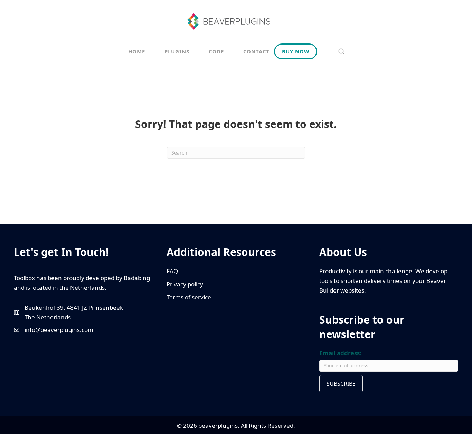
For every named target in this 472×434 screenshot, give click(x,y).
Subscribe (341, 383)
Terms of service (189, 297)
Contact (256, 51)
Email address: (340, 353)
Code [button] (216, 51)
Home (136, 51)
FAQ (172, 271)
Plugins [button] (176, 51)
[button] (341, 51)
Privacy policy (185, 284)
